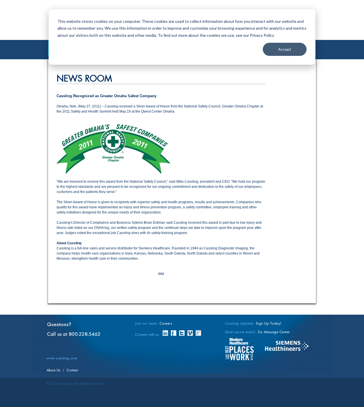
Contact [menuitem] (72, 370)
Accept (284, 49)
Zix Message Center (274, 331)
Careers (166, 323)
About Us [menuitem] (53, 370)
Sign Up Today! (269, 323)
